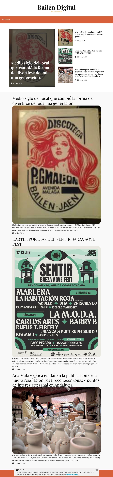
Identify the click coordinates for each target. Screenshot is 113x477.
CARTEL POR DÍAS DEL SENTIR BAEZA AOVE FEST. (88, 52)
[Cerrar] (97, 470)
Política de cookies (72, 474)
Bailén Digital (56, 7)
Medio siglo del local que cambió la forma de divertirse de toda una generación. (30, 70)
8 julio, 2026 (17, 83)
